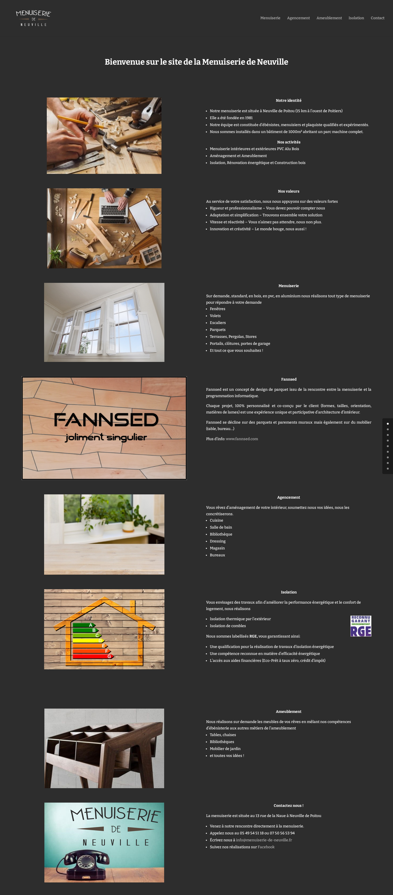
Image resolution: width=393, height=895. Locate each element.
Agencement (298, 18)
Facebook (266, 847)
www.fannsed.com (242, 439)
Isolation (356, 18)
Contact (377, 18)
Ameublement (329, 18)
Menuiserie (270, 18)
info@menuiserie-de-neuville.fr (264, 840)
